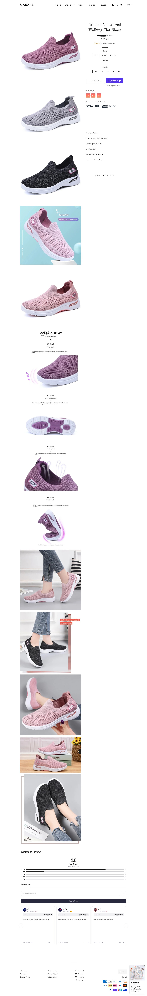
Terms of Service (53, 974)
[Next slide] (126, 926)
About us (23, 971)
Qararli (27, 4)
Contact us (23, 974)
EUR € (121, 972)
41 (90, 71)
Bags (104, 5)
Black (113, 55)
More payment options (114, 85)
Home (58, 5)
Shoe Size (105, 67)
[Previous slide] (21, 926)
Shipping (97, 43)
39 (113, 71)
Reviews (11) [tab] (25, 884)
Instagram (80, 980)
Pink (104, 55)
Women (69, 5)
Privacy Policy (52, 971)
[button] (105, 36)
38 (108, 71)
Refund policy (52, 977)
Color (105, 51)
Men (80, 5)
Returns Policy (25, 977)
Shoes (92, 5)
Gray (96, 55)
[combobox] (124, 893)
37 (102, 71)
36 (96, 71)
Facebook (80, 971)
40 (119, 71)
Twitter (79, 974)
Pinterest (80, 977)
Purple (105, 60)
